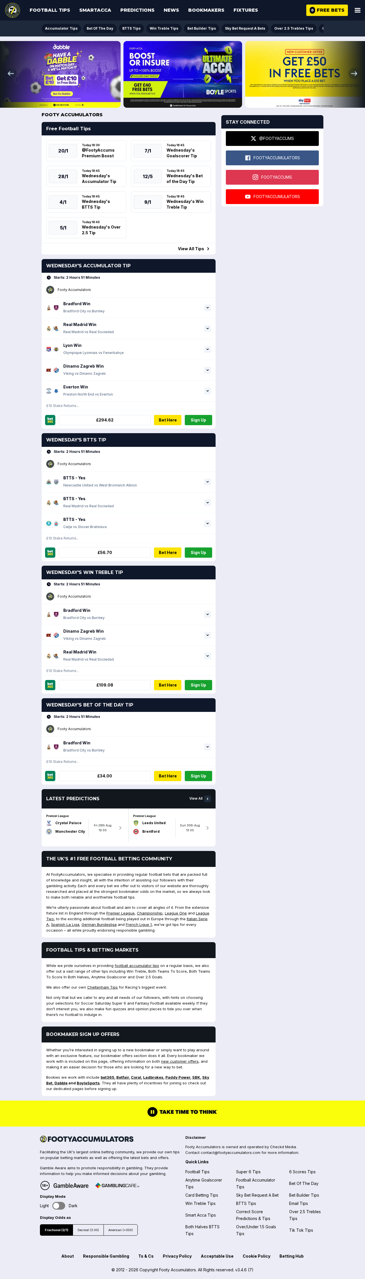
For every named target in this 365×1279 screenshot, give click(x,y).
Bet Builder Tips (201, 28)
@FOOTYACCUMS (276, 138)
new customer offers (179, 1061)
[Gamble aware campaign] (71, 1185)
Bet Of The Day (100, 28)
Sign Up (198, 419)
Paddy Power (177, 1077)
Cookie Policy (256, 1256)
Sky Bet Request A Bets (245, 28)
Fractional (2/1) (56, 1230)
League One (176, 913)
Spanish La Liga (65, 924)
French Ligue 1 (139, 924)
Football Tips (50, 10)
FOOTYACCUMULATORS (277, 157)
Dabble (61, 1083)
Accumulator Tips (61, 28)
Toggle (58, 1205)
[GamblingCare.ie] (117, 1185)
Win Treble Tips (164, 28)
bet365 (107, 1077)
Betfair (122, 1077)
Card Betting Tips (201, 1195)
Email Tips (298, 1203)
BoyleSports (88, 1083)
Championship (150, 913)
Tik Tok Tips (301, 1230)
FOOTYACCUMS (276, 177)
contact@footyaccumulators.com (230, 1152)
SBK (196, 1077)
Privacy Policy (177, 1256)
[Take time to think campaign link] (182, 1116)
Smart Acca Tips (200, 1215)
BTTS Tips (131, 28)
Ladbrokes (153, 1077)
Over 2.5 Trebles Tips (293, 28)
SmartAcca (95, 10)
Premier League (120, 913)
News (171, 10)
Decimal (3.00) (88, 1230)
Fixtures (246, 10)
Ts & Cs (146, 1256)
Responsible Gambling (106, 1256)
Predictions (137, 10)
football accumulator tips (137, 965)
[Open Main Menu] (357, 10)
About (67, 1256)
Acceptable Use (217, 1256)
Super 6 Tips (248, 1171)
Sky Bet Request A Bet (257, 1195)
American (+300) (120, 1230)
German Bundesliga (99, 924)
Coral (136, 1077)
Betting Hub (291, 1256)
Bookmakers (206, 10)
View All (195, 799)
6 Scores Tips (302, 1171)
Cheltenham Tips (102, 987)
